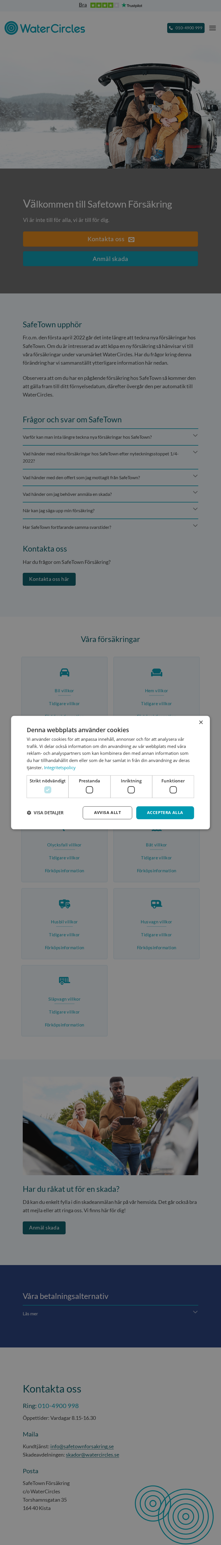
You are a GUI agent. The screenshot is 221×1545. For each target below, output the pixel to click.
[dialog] (110, 772)
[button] (45, 813)
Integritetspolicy (60, 767)
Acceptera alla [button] (165, 812)
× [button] (201, 722)
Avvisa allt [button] (107, 812)
